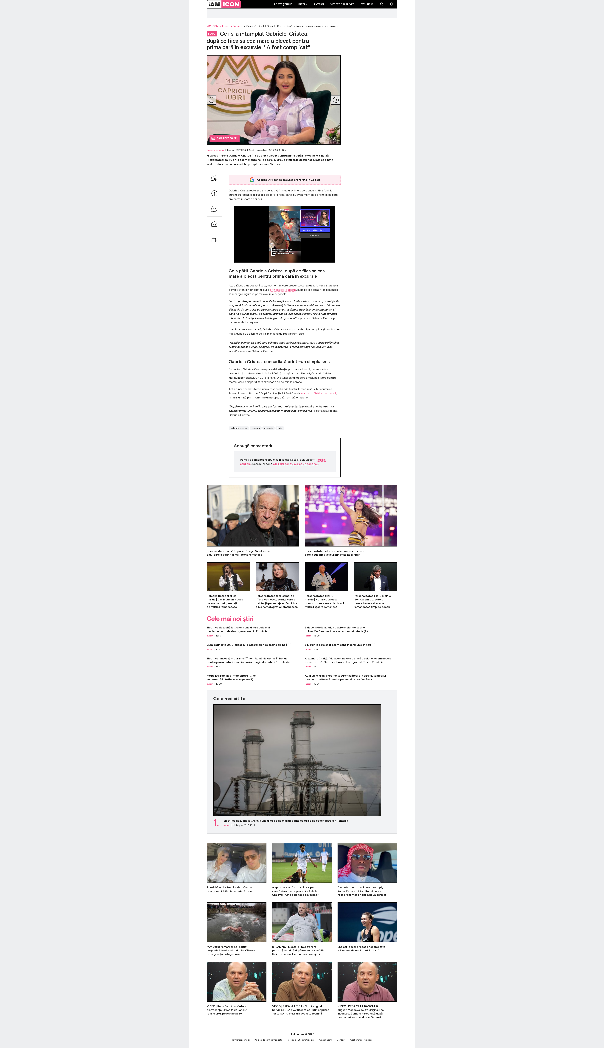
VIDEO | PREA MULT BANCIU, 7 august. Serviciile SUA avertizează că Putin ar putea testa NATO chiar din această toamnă (302, 990)
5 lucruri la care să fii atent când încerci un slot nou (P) (351, 647)
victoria (256, 428)
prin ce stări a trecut (283, 289)
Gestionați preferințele (361, 1040)
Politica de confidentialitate (268, 1040)
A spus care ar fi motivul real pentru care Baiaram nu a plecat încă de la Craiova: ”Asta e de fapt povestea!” (302, 870)
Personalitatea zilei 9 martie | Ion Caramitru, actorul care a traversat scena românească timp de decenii (375, 585)
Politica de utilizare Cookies (300, 1040)
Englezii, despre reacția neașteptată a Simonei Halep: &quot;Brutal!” (367, 929)
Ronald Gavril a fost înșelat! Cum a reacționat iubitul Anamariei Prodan (236, 870)
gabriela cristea (239, 428)
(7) (227, 138)
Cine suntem (325, 1040)
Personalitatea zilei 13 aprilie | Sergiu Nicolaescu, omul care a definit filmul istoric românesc (253, 521)
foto (279, 428)
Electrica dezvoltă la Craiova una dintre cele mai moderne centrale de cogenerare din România (253, 631)
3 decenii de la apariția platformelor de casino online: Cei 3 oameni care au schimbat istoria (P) (351, 631)
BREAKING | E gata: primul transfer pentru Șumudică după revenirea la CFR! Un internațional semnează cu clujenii (302, 929)
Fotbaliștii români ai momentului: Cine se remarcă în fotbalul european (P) (253, 680)
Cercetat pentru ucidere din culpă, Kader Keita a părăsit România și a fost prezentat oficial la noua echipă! (367, 870)
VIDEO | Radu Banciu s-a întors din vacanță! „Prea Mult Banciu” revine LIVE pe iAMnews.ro (236, 990)
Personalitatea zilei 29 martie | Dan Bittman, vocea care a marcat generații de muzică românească (228, 585)
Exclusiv (367, 4)
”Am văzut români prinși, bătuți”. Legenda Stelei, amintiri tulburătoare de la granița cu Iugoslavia (236, 929)
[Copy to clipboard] (214, 239)
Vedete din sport (342, 4)
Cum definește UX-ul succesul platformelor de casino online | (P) (253, 647)
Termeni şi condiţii (241, 1040)
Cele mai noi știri (230, 618)
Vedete (237, 26)
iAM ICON (212, 26)
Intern (303, 4)
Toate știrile (283, 4)
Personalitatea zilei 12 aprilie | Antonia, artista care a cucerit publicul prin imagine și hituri (351, 521)
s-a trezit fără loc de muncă (318, 393)
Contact (341, 1040)
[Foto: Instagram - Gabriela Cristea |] (334, 138)
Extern (319, 4)
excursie (268, 428)
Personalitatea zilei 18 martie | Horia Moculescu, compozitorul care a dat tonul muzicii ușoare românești (326, 585)
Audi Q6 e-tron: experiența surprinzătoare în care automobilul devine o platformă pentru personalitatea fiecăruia (351, 680)
